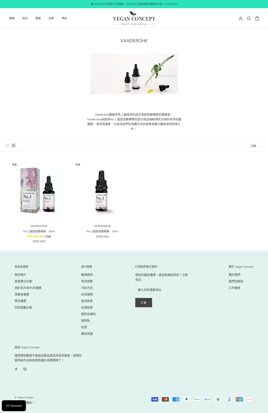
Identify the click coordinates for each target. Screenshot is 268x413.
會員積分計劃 (23, 281)
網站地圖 (87, 334)
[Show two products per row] (7, 145)
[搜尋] (249, 18)
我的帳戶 (20, 275)
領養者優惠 (22, 295)
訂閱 (144, 303)
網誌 (64, 18)
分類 (253, 146)
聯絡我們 (87, 275)
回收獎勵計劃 (23, 308)
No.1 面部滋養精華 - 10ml (102, 231)
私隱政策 (87, 308)
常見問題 (87, 281)
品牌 (51, 18)
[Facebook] (16, 369)
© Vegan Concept (24, 397)
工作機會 (234, 288)
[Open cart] (257, 18)
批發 (84, 327)
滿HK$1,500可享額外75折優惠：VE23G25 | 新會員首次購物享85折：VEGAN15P (134, 4)
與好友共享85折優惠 (28, 288)
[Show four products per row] (13, 145)
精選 (12, 18)
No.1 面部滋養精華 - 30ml (39, 231)
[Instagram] (24, 369)
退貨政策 (87, 301)
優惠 (38, 18)
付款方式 (87, 288)
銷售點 (85, 321)
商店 (25, 18)
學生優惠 (20, 301)
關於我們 (234, 275)
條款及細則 (88, 314)
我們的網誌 (236, 281)
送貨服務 (87, 295)
